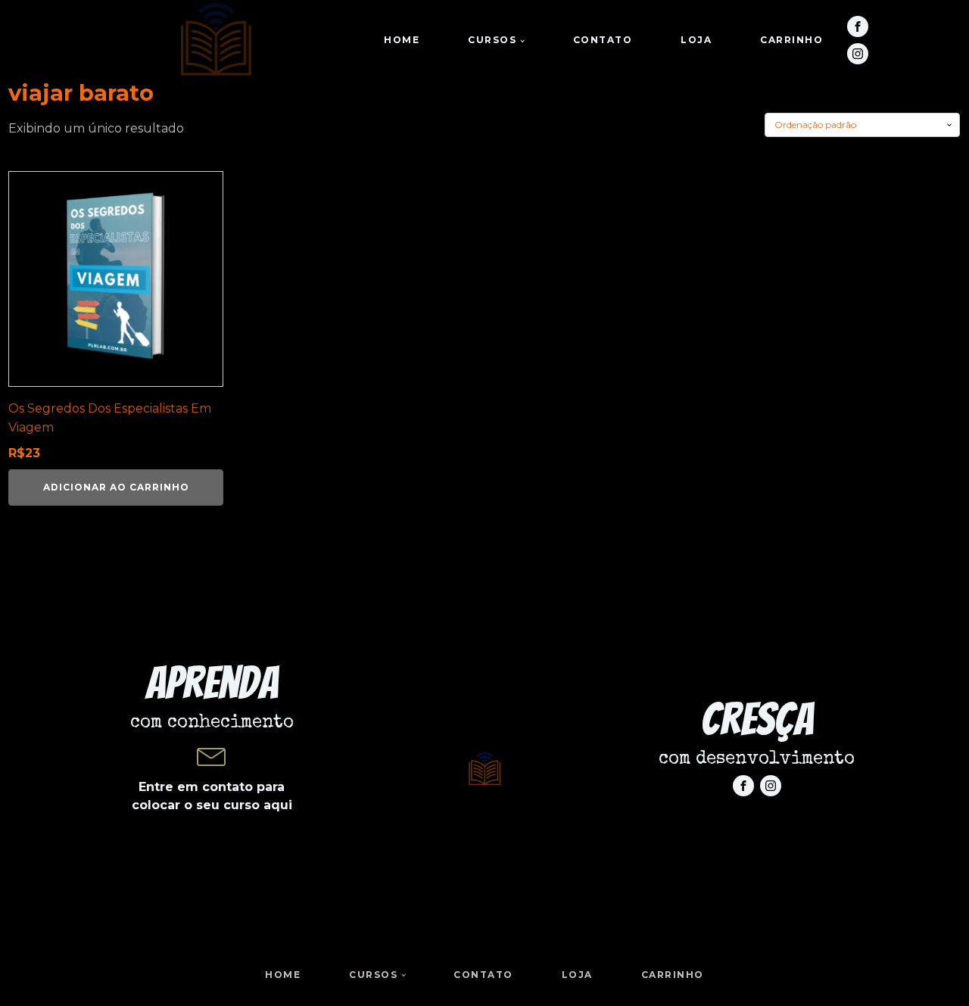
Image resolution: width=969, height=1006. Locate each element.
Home (401, 39)
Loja (696, 39)
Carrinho (791, 39)
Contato (603, 39)
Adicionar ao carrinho (116, 487)
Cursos (492, 39)
